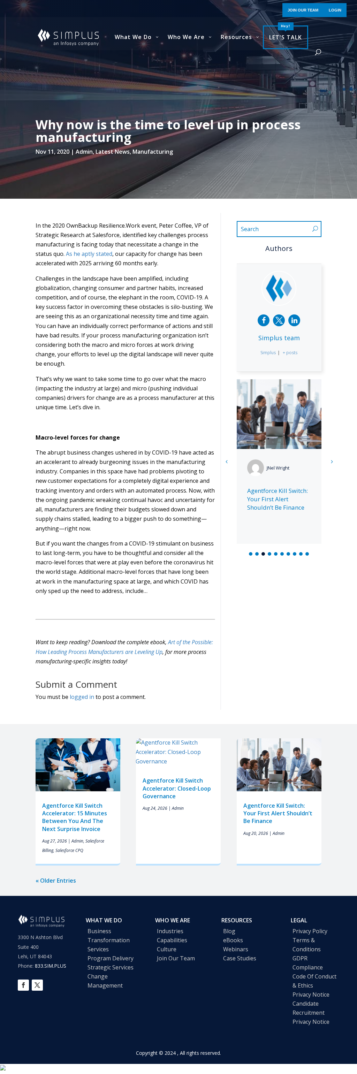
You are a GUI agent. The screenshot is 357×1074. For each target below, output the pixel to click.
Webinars (235, 949)
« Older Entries (56, 880)
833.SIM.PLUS (50, 965)
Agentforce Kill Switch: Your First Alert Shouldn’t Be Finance (277, 499)
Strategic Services (111, 967)
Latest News (113, 151)
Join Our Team (176, 958)
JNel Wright (278, 468)
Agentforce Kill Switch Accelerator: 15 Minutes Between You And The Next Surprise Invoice (74, 817)
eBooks (233, 940)
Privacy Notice (311, 994)
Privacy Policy (310, 931)
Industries (170, 931)
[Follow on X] (37, 985)
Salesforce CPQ (69, 850)
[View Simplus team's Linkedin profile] (294, 320)
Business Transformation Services (109, 940)
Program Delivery (111, 958)
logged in (82, 697)
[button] (331, 461)
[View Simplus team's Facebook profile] (263, 320)
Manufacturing (152, 151)
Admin (84, 151)
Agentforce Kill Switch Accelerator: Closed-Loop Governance (177, 788)
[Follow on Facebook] (23, 985)
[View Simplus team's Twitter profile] (279, 320)
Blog (229, 931)
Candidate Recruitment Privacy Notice (311, 1013)
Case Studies (239, 958)
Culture (166, 949)
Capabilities (172, 940)
